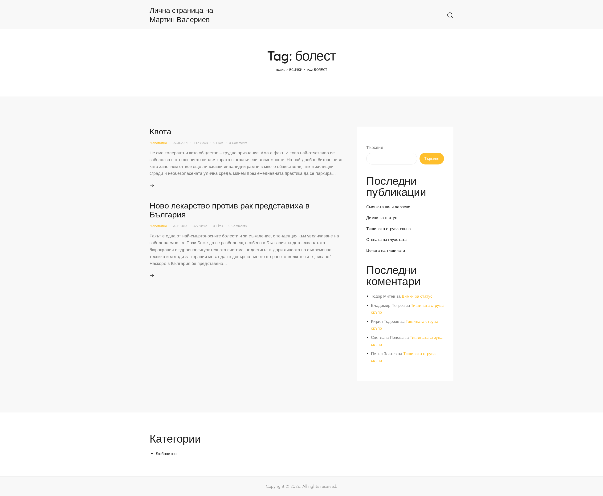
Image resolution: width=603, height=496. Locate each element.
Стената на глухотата (386, 239)
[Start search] (450, 15)
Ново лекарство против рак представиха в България (230, 209)
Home (280, 69)
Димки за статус (381, 217)
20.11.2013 (180, 226)
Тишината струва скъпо (388, 228)
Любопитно (158, 142)
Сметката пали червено (388, 206)
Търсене (374, 147)
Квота (160, 131)
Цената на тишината (385, 250)
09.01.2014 (180, 142)
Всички (295, 69)
